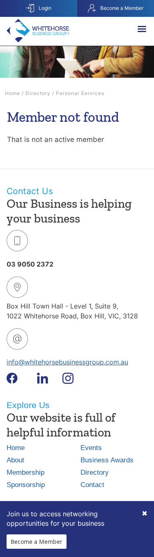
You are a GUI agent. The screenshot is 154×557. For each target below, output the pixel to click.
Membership (25, 472)
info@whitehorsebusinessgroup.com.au (67, 362)
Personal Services (80, 93)
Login (44, 8)
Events (91, 448)
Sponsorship (26, 485)
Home (12, 93)
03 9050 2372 (30, 264)
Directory (38, 93)
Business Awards (106, 460)
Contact (92, 485)
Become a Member (36, 541)
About (15, 460)
